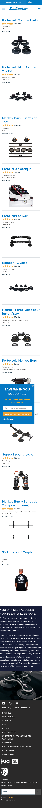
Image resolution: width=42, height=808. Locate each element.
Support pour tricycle (17, 454)
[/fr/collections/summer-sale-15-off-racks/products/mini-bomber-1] (21, 98)
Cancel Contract (9, 754)
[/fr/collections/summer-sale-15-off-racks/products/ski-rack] (21, 196)
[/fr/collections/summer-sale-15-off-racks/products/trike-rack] (21, 482)
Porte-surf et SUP (15, 216)
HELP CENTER (8, 751)
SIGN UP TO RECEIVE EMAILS (17, 414)
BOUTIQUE (6, 713)
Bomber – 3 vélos (14, 262)
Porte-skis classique (16, 169)
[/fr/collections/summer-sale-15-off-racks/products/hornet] (21, 341)
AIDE (4, 725)
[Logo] (18, 8)
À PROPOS (7, 721)
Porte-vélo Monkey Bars (19, 360)
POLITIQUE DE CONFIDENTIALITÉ (16, 747)
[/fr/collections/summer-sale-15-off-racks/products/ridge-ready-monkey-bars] (21, 533)
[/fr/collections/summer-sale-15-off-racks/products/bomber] (21, 290)
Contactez (6, 743)
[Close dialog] (32, 386)
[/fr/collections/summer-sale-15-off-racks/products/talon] (21, 48)
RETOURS (6, 728)
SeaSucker (10, 798)
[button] (38, 8)
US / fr (33, 2)
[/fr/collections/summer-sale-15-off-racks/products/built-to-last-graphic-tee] (21, 581)
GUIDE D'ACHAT (9, 717)
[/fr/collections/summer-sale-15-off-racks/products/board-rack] (21, 243)
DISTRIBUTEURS (9, 732)
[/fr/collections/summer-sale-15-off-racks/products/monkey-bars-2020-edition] (21, 149)
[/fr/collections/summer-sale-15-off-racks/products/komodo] (21, 435)
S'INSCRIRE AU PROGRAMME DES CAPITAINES (16, 737)
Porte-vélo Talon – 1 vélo (20, 20)
